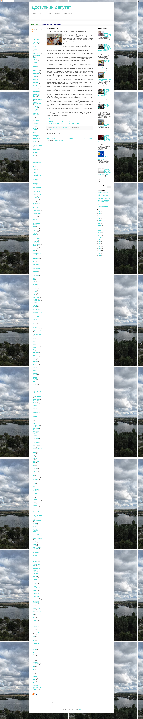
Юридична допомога (37, 687)
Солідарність (35, 598)
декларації (35, 216)
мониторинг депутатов (35, 374)
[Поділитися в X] (75, 127)
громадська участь (37, 211)
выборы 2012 (35, 171)
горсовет (34, 205)
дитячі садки (35, 240)
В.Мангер (35, 129)
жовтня (100, 225)
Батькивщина (35, 82)
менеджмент (35, 361)
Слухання (35, 595)
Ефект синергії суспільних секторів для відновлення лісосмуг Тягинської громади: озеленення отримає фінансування (104, 76)
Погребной (35, 499)
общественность (36, 429)
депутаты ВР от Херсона (36, 234)
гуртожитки (35, 215)
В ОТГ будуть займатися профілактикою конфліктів (60, 121)
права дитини (36, 511)
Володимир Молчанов (37, 157)
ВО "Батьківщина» (36, 149)
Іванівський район (36, 300)
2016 (100, 245)
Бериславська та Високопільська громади (36, 95)
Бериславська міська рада (103, 200)
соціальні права (36, 601)
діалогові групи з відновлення (36, 242)
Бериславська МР (36, 92)
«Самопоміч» (35, 52)
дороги (34, 250)
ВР (33, 168)
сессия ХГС (35, 583)
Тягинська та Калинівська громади (37, 632)
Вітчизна (34, 148)
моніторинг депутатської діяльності (35, 378)
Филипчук (35, 647)
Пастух (34, 483)
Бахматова (35, 85)
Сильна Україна (36, 585)
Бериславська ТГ (36, 98)
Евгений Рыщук (36, 258)
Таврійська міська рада (103, 206)
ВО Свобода (35, 152)
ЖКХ (34, 281)
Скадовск (35, 589)
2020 (100, 220)
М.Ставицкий (35, 356)
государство (35, 207)
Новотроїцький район (37, 416)
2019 (100, 222)
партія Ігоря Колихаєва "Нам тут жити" (37, 474)
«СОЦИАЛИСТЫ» (36, 53)
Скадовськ (35, 590)
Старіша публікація (88, 138)
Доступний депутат (51, 7)
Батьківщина (35, 83)
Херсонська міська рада (103, 194)
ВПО (34, 166)
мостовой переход (37, 382)
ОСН (34, 456)
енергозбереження (37, 266)
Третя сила (35, 626)
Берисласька (35, 102)
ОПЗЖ (34, 447)
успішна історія (36, 643)
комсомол (35, 327)
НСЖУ (34, 423)
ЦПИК (34, 675)
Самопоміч (35, 570)
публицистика (36, 534)
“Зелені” (34, 40)
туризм (34, 628)
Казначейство (36, 310)
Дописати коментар (52, 135)
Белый (34, 89)
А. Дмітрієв (35, 60)
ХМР (34, 666)
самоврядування (36, 568)
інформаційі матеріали (35, 306)
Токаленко (35, 620)
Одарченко (35, 435)
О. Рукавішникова (36, 425)
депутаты (35, 231)
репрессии (35, 555)
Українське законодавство (36, 638)
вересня (100, 227)
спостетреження (36, 606)
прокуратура (35, 527)
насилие (34, 402)
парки (34, 470)
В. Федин (35, 128)
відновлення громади (37, 145)
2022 (100, 216)
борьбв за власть (36, 120)
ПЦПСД (34, 542)
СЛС (34, 592)
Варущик (34, 133)
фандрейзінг (35, 645)
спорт (34, 605)
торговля (35, 622)
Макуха (34, 358)
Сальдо (34, 567)
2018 (100, 241)
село (34, 574)
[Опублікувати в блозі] (74, 127)
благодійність (35, 106)
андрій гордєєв (36, 72)
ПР (33, 508)
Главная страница (34, 19)
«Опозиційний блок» (37, 49)
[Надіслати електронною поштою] (72, 127)
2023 (100, 215)
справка (34, 609)
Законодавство (45, 19)
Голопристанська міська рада (104, 198)
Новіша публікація (51, 138)
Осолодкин (35, 458)
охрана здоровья (36, 466)
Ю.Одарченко (36, 685)
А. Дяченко (35, 62)
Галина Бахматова (37, 184)
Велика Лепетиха (36, 136)
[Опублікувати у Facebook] (77, 127)
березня (100, 235)
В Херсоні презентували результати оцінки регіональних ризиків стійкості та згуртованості (104, 92)
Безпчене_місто (36, 86)
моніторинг (35, 376)
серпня (100, 228)
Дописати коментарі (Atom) (59, 140)
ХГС (33, 652)
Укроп (34, 640)
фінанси (34, 651)
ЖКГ (34, 279)
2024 (100, 213)
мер (33, 362)
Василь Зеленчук (36, 135)
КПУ (34, 338)
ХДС (34, 654)
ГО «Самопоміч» (36, 197)
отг (50, 129)
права (34, 509)
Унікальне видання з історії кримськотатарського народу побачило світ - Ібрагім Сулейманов (104, 138)
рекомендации (36, 552)
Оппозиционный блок (37, 448)
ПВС (34, 484)
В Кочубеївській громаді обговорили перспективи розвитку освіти (64, 123)
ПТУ (34, 533)
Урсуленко (35, 641)
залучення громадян (37, 285)
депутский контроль (37, 235)
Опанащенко (35, 445)
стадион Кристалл (37, 611)
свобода (34, 571)
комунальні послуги (37, 330)
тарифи (34, 615)
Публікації (35, 29)
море (34, 381)
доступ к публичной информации (37, 256)
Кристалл (35, 341)
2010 (100, 255)
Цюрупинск (35, 676)
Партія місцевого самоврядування (36, 477)
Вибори (34, 139)
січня (99, 239)
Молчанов (35, 371)
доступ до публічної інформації (37, 254)
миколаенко (35, 364)
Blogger (79, 709)
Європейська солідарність (35, 273)
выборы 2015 (35, 172)
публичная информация (35, 536)
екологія (34, 261)
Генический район (36, 191)
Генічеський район (37, 194)
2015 (34, 57)
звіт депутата (36, 291)
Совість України (36, 596)
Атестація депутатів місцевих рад (37, 79)
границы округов (36, 208)
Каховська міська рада (103, 195)
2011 (100, 253)
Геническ (35, 190)
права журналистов (37, 512)
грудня (99, 223)
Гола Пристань (36, 199)
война (34, 155)
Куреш (34, 349)
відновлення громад (37, 142)
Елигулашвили (36, 264)
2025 (100, 211)
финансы (35, 649)
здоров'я (34, 293)
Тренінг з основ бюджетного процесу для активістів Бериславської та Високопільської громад (104, 171)
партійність (35, 471)
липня (99, 230)
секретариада (36, 573)
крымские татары (36, 346)
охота (34, 465)
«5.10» (34, 46)
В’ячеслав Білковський (35, 132)
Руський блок (35, 561)
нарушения (35, 400)
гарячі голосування (37, 187)
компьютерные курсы (37, 324)
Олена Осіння (36, 442)
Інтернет (34, 303)
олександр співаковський (36, 440)
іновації (34, 302)
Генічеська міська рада (103, 201)
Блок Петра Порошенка (35, 114)
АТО (33, 80)
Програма (35, 524)
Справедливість (36, 608)
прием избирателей (37, 520)
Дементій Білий (36, 219)
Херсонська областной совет (36, 663)
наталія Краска (36, 403)
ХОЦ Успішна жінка (37, 670)
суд (33, 614)
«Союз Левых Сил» (37, 55)
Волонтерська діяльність (36, 164)
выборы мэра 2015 (37, 175)
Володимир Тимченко (37, 159)
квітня (99, 234)
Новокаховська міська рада (104, 197)
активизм (35, 66)
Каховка (34, 315)
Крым (34, 344)
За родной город (36, 282)
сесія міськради (36, 581)
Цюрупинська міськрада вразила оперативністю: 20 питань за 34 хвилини (107, 34)
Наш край (35, 405)
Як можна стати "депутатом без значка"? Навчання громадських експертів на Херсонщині (104, 108)
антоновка (35, 76)
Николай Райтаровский (36, 410)
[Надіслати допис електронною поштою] (69, 127)
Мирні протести (36, 367)
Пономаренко (36, 506)
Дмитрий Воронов (36, 244)
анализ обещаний (36, 67)
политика (35, 505)
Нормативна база (36, 419)
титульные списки (36, 619)
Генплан (34, 196)
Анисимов (35, 75)
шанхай (34, 681)
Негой (34, 406)
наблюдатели (36, 387)
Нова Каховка (36, 412)
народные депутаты (37, 396)
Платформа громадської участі (37, 496)
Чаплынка (35, 678)
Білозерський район (37, 103)
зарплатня (35, 288)
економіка (35, 263)
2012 (100, 251)
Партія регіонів (36, 479)
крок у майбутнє (36, 343)
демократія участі (36, 221)
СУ (33, 612)
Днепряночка (35, 247)
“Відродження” (36, 39)
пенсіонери (35, 487)
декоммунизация (36, 218)
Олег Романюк (36, 438)
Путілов (34, 541)
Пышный (35, 544)
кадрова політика (36, 309)
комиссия (35, 319)
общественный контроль (36, 432)
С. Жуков (34, 563)
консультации (36, 332)
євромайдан (35, 271)
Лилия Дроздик (36, 352)
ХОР (34, 669)
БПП (34, 122)
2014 (100, 248)
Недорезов (35, 408)
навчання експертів (37, 388)
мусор (34, 385)
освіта (34, 453)
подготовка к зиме (36, 500)
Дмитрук (34, 245)
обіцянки (34, 426)
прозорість (35, 526)
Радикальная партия (37, 549)
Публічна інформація (37, 538)
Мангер (34, 359)
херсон (34, 655)
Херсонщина (35, 664)
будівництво (35, 123)
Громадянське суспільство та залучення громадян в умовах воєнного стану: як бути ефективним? (104, 64)
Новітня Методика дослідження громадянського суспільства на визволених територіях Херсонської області (104, 48)
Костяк (34, 337)
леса (34, 350)
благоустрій (35, 107)
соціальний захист (37, 599)
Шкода (34, 682)
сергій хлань (35, 577)
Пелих (34, 486)
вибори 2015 (35, 141)
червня (99, 232)
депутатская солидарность (36, 228)
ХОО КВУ (35, 667)
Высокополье (35, 183)
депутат (34, 226)
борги (34, 117)
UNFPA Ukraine (36, 689)
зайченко (35, 284)
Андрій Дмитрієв (36, 73)
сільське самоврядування (36, 587)
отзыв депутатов (36, 463)
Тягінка (34, 634)
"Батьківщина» (36, 37)
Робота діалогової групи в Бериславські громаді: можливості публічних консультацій (104, 123)
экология (34, 684)
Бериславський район (37, 99)
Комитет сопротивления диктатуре (36, 322)
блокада (34, 116)
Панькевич (35, 468)
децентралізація (36, 238)
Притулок (35, 523)
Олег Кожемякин (36, 436)
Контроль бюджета (37, 334)
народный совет (36, 399)
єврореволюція (36, 275)
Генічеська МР (36, 193)
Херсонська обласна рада (103, 192)
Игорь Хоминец (36, 297)
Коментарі (35, 31)
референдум (35, 560)
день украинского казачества (36, 224)
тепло (34, 617)
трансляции (35, 623)
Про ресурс (54, 19)
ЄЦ (33, 276)
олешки (34, 444)
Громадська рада (36, 210)
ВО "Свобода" (36, 151)
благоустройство (36, 109)
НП (33, 420)
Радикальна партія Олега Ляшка (37, 548)
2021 (100, 218)
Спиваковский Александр (36, 603)
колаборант (35, 318)
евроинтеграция (36, 260)
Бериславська (36, 91)
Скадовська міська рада (103, 203)
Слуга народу (36, 593)
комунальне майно (37, 328)
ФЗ (33, 646)
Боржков (34, 119)
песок (34, 492)
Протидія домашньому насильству (35, 530)
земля (34, 294)
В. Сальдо (35, 126)
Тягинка (34, 629)
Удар (34, 636)
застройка (35, 290)
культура (34, 347)
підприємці (35, 493)
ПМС (34, 497)
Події (34, 502)
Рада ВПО (35, 545)
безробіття (35, 88)
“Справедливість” (36, 45)
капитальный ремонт (37, 312)
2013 (100, 250)
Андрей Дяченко (36, 70)
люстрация (35, 353)
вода (34, 154)
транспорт (35, 625)
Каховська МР (36, 316)
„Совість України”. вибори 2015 (36, 43)
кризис (34, 340)
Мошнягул (35, 384)
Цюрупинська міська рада (103, 204)
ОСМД (34, 455)
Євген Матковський (37, 268)
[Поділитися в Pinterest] (78, 127)
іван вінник (35, 299)
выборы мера (36, 174)
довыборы (35, 248)
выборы (34, 169)
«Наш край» (35, 48)
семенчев (35, 576)
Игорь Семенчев (36, 296)
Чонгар (34, 679)
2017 (100, 243)
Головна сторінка (69, 138)
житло (34, 278)
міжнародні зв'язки (37, 368)
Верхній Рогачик (36, 138)
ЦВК (34, 673)
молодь (34, 370)
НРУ (34, 422)
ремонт (34, 553)
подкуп (34, 503)
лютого (99, 237)
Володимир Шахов (37, 162)
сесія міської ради (36, 579)
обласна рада (36, 428)
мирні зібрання (36, 365)
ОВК (34, 433)
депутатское (35, 230)
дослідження (35, 251)
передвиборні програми (36, 490)
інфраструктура (36, 307)
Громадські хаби (36, 213)
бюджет (34, 125)
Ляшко (34, 355)
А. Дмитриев (35, 59)
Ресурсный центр (36, 557)
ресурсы (34, 558)
